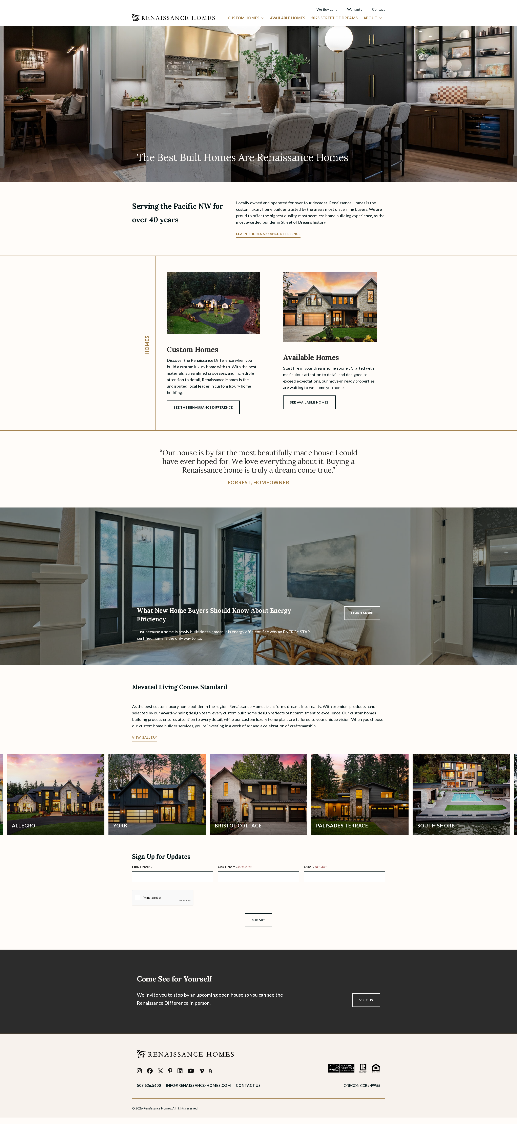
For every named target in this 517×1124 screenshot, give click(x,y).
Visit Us (366, 1000)
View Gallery (144, 737)
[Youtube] (191, 1071)
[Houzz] (210, 1070)
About (370, 18)
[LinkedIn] (180, 1071)
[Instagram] (139, 1071)
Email (316, 866)
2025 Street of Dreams (334, 18)
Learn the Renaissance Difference (268, 234)
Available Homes (287, 18)
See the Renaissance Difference (203, 407)
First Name (142, 866)
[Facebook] (150, 1071)
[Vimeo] (202, 1071)
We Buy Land (326, 9)
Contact (378, 9)
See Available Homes (309, 402)
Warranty (354, 9)
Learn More (362, 613)
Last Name (234, 866)
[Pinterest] (170, 1071)
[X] (160, 1070)
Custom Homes (244, 18)
